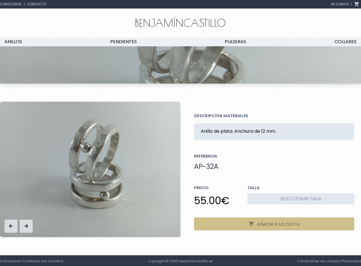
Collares (345, 41)
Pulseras (235, 41)
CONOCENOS (11, 4)
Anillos (13, 41)
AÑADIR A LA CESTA (278, 224)
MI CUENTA (340, 4)
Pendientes (123, 41)
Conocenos (10, 261)
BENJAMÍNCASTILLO (180, 23)
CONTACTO (36, 4)
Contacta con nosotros (43, 261)
